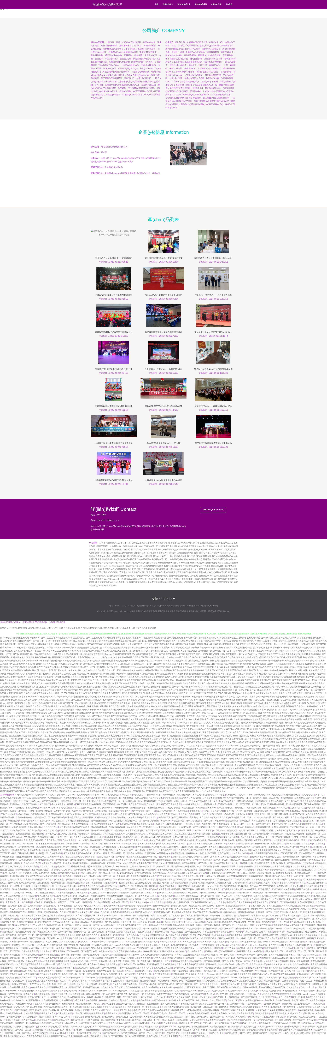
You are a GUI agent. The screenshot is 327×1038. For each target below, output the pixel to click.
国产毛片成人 (51, 834)
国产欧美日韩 (206, 817)
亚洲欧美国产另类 (201, 768)
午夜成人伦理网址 (208, 853)
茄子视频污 (47, 654)
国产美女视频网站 (131, 710)
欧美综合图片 (142, 889)
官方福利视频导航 (228, 912)
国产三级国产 (77, 700)
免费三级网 (140, 798)
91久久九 (213, 902)
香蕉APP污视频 (175, 700)
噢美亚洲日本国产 (287, 847)
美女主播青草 (17, 677)
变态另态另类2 (169, 739)
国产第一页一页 (117, 801)
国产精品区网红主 (50, 801)
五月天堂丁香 (93, 755)
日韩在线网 (118, 700)
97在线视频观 (58, 817)
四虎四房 (296, 749)
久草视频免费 (219, 830)
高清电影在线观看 (125, 873)
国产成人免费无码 (104, 693)
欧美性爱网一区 (128, 922)
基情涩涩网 (201, 693)
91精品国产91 (251, 683)
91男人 (54, 873)
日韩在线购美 (243, 909)
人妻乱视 (4, 664)
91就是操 (186, 837)
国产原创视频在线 (276, 660)
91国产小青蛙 (256, 677)
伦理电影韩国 (10, 919)
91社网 (10, 706)
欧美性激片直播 (297, 912)
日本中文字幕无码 (118, 696)
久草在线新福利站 (27, 883)
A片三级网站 (151, 700)
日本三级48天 (145, 866)
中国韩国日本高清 (132, 657)
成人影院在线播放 (140, 654)
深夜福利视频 (38, 834)
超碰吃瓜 (15, 696)
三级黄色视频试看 (166, 886)
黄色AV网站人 (106, 765)
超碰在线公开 (154, 742)
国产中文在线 (242, 899)
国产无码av (187, 719)
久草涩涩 (23, 696)
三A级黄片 (152, 879)
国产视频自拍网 (135, 814)
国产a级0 (265, 638)
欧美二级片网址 (201, 749)
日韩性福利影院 (110, 886)
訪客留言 (229, 4)
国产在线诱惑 (316, 742)
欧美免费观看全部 (139, 886)
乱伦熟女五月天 (239, 644)
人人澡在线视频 (120, 899)
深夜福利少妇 (192, 853)
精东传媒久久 (275, 850)
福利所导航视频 (35, 719)
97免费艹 (285, 710)
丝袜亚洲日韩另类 (32, 906)
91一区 (104, 746)
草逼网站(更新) (128, 824)
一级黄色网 (215, 683)
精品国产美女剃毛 (310, 647)
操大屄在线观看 (105, 808)
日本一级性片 (103, 853)
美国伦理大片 (79, 638)
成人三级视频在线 (144, 723)
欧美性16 (272, 687)
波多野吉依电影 (237, 667)
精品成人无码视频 (217, 749)
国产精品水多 (106, 755)
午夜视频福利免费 (230, 765)
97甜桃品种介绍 (242, 729)
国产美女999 (81, 928)
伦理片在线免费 (272, 909)
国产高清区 (304, 850)
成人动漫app (15, 798)
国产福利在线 (32, 660)
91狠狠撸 (285, 647)
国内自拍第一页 (118, 853)
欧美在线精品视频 (306, 902)
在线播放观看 (277, 716)
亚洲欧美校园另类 (43, 922)
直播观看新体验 (51, 912)
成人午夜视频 (131, 706)
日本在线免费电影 (227, 902)
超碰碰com (41, 847)
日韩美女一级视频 (154, 804)
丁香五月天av (155, 755)
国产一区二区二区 (146, 644)
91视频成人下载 (147, 710)
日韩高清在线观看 (245, 801)
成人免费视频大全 (295, 925)
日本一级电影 (266, 710)
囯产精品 (187, 922)
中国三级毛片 (67, 876)
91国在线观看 (276, 693)
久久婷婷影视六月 (208, 804)
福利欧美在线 (276, 742)
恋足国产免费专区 (34, 876)
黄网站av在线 (73, 768)
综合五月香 (45, 664)
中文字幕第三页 (238, 674)
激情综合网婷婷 (39, 798)
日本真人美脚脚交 (259, 850)
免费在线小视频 (286, 670)
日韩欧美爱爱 (251, 687)
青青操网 (243, 906)
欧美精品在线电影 (228, 886)
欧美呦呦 (134, 866)
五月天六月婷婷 (96, 906)
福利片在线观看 (117, 641)
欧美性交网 (155, 919)
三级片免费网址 (183, 886)
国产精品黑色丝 (294, 863)
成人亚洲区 (263, 687)
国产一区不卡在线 (137, 850)
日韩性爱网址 (168, 713)
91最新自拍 (288, 693)
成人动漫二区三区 (106, 726)
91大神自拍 (104, 641)
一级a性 (121, 883)
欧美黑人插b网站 (283, 860)
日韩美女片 (232, 830)
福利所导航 (118, 755)
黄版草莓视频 (279, 925)
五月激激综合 (89, 801)
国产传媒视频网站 (57, 732)
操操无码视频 (234, 726)
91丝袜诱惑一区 (121, 808)
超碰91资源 (218, 696)
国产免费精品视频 (99, 821)
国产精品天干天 (205, 651)
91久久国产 (179, 896)
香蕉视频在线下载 (243, 834)
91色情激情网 (117, 657)
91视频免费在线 (42, 762)
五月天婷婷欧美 (78, 677)
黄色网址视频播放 (100, 706)
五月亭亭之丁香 (114, 863)
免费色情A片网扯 (55, 713)
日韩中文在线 (217, 664)
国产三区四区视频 (100, 843)
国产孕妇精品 (296, 817)
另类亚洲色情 (107, 660)
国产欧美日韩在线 (92, 700)
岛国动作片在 (309, 710)
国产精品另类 (93, 765)
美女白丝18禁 (88, 749)
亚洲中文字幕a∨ (211, 857)
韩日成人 (47, 739)
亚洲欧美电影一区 (259, 857)
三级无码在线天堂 (168, 729)
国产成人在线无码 (147, 752)
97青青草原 (114, 843)
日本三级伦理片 (10, 873)
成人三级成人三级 (68, 674)
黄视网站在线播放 (48, 690)
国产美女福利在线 (144, 912)
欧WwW (56, 922)
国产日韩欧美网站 (173, 719)
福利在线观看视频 (244, 840)
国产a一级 (17, 843)
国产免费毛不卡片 (117, 759)
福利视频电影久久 (23, 726)
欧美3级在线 (272, 906)
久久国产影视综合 (183, 657)
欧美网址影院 (150, 876)
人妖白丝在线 (125, 915)
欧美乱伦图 (152, 850)
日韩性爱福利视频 (144, 922)
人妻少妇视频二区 (66, 703)
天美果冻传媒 (273, 700)
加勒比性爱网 (217, 647)
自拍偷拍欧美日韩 (46, 837)
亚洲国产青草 (54, 857)
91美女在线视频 (259, 664)
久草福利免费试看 (45, 749)
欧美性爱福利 (311, 912)
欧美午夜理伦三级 (64, 837)
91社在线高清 (13, 674)
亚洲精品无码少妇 (138, 808)
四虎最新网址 (226, 847)
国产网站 (137, 680)
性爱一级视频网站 (84, 902)
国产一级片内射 (69, 647)
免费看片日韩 (215, 765)
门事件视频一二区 (306, 919)
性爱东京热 (80, 693)
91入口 (86, 879)
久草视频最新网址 (66, 683)
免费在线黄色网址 (117, 827)
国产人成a (209, 821)
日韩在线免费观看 (158, 889)
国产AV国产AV (212, 641)
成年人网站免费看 (194, 821)
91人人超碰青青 (74, 749)
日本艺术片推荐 (41, 928)
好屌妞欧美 (229, 814)
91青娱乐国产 (264, 889)
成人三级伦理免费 (179, 641)
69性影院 (30, 657)
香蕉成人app (163, 843)
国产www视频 (106, 739)
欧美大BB (89, 677)
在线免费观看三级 (38, 889)
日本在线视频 (258, 821)
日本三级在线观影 (52, 840)
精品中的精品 (230, 664)
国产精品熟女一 (149, 660)
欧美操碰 (190, 749)
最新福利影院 (143, 732)
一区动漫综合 (129, 906)
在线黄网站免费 (31, 866)
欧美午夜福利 (287, 889)
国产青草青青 (73, 873)
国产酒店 (254, 886)
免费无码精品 (106, 879)
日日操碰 (200, 808)
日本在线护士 (183, 690)
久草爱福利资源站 (224, 879)
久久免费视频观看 (80, 824)
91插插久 (153, 886)
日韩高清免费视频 (113, 837)
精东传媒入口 (97, 654)
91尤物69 (258, 696)
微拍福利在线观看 (21, 638)
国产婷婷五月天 (317, 719)
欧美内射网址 (103, 696)
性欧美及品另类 (165, 892)
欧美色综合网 (9, 644)
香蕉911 (34, 644)
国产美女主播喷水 (73, 925)
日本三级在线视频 (12, 896)
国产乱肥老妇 (130, 732)
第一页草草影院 (35, 739)
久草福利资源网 (24, 687)
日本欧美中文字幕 (121, 860)
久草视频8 (162, 700)
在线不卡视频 (23, 814)
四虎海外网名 (211, 801)
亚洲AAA (4, 798)
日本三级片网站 (139, 879)
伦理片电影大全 (70, 853)
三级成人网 (229, 899)
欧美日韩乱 (69, 716)
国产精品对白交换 (154, 798)
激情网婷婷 (225, 752)
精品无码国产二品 (201, 752)
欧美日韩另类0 (88, 670)
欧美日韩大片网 (15, 879)
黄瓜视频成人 (310, 696)
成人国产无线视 (50, 729)
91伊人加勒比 (189, 710)
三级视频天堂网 (297, 827)
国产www (255, 752)
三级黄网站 (5, 843)
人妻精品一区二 (263, 837)
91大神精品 (258, 654)
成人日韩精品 (38, 752)
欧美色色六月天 (183, 647)
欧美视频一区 (244, 915)
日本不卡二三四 (247, 824)
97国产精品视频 (243, 664)
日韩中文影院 (68, 840)
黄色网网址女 (51, 683)
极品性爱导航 (208, 674)
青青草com (221, 843)
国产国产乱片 (47, 879)
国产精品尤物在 (295, 690)
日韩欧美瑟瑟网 (94, 866)
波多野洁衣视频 (314, 664)
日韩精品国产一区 (308, 873)
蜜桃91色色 (231, 706)
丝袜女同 (158, 713)
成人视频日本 (36, 654)
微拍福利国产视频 (89, 651)
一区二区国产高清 (242, 804)
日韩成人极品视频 (301, 742)
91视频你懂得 (212, 687)
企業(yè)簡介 (168, 4)
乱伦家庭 (159, 651)
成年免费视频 (119, 772)
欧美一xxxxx (96, 657)
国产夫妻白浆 (68, 928)
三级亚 (153, 896)
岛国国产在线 (60, 749)
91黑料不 (160, 752)
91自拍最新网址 (55, 657)
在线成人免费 (161, 814)
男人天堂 (161, 726)
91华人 (98, 670)
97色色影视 (304, 830)
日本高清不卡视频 (26, 811)
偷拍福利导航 (107, 925)
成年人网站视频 (300, 739)
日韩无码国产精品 (195, 801)
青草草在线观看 (297, 866)
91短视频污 (60, 879)
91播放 (176, 768)
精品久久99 (311, 876)
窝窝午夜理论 (173, 732)
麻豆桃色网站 (186, 768)
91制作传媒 (197, 696)
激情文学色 (166, 746)
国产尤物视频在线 (294, 752)
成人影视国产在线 (124, 687)
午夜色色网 (218, 870)
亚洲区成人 (321, 749)
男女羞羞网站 (70, 798)
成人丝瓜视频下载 (74, 654)
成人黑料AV (149, 814)
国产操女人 (310, 693)
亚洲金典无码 (53, 919)
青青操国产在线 (98, 863)
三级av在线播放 (64, 899)
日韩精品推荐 (133, 726)
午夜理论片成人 (259, 915)
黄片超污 (194, 817)
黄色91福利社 (119, 765)
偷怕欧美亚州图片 (196, 641)
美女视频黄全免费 (22, 706)
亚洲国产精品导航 (248, 647)
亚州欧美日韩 (198, 899)
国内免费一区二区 (161, 866)
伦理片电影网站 (149, 817)
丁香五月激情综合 (9, 860)
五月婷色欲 (94, 892)
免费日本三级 (194, 843)
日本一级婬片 (45, 641)
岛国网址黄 (310, 925)
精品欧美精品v (178, 749)
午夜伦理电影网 (252, 680)
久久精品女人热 (229, 915)
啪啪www (141, 834)
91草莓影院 (297, 657)
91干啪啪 (126, 768)
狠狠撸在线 (273, 847)
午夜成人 (317, 889)
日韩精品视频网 (201, 915)
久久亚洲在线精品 (93, 886)
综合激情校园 (174, 889)
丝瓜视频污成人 (76, 759)
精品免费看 (228, 680)
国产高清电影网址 (142, 703)
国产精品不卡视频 (122, 879)
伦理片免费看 (191, 870)
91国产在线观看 (197, 827)
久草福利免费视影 (193, 772)
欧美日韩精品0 (181, 909)
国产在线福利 (283, 759)
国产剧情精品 (165, 641)
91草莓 (65, 759)
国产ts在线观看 (15, 742)
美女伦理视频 (109, 638)
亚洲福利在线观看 (129, 909)
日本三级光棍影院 (245, 654)
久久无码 (130, 759)
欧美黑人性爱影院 (245, 843)
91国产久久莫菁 (8, 814)
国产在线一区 (109, 876)
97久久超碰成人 (293, 811)
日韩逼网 (87, 654)
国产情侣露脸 (125, 795)
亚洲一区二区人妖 (58, 886)
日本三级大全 (13, 719)
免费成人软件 (85, 706)
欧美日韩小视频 (132, 752)
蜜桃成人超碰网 (165, 772)
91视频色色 (56, 850)
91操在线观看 (46, 742)
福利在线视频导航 (69, 762)
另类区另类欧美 (54, 706)
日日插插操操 (83, 821)
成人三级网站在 (158, 693)
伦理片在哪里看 (304, 716)
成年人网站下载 (68, 795)
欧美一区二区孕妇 (271, 798)
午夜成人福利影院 (257, 853)
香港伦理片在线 (78, 866)
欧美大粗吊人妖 (283, 746)
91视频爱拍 (55, 928)
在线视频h (97, 804)
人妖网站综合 (66, 912)
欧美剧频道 (138, 795)
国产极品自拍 (171, 752)
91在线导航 (220, 821)
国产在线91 (73, 690)
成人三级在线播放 (315, 883)
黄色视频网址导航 (261, 693)
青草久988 (84, 847)
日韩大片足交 (275, 857)
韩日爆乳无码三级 (105, 667)
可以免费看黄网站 (199, 902)
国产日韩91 (264, 651)
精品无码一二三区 (66, 902)
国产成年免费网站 (271, 677)
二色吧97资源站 (73, 670)
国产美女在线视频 (163, 674)
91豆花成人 (312, 726)
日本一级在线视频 (178, 680)
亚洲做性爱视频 (74, 879)
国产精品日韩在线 (82, 870)
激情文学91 (72, 883)
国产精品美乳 (130, 677)
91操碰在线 (289, 641)
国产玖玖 (105, 759)
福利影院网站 (100, 664)
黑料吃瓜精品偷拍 (47, 680)
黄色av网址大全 (317, 660)
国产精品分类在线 (191, 667)
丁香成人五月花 (37, 683)
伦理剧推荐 (212, 729)
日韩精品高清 (212, 710)
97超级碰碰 (215, 915)
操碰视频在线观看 (246, 912)
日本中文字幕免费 (273, 821)
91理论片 (157, 723)
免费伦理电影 (282, 696)
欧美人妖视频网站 (158, 732)
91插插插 (254, 729)
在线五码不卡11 (174, 873)
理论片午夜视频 (70, 847)
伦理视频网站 (144, 706)
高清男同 (94, 772)
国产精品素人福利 (118, 870)
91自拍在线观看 (54, 647)
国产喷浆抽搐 (101, 732)
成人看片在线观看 (143, 883)
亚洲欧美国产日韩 (296, 768)
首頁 (157, 4)
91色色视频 (201, 840)
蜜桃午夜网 (317, 716)
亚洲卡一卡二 (204, 726)
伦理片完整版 (34, 690)
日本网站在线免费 (127, 670)
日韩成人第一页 (141, 664)
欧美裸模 (18, 651)
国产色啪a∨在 (122, 857)
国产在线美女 (177, 870)
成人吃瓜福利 (166, 670)
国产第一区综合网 (63, 863)
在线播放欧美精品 (313, 824)
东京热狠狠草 (176, 683)
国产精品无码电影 (95, 644)
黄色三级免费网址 (198, 690)
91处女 (309, 683)
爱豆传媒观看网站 (289, 654)
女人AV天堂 (122, 850)
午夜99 (124, 736)
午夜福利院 (19, 808)
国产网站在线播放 (288, 902)
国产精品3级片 (249, 641)
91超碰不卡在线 (291, 837)
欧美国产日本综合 (81, 827)
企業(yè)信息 (216, 4)
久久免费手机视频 (60, 641)
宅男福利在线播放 (300, 732)
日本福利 (62, 873)
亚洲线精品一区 (313, 834)
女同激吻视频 (195, 674)
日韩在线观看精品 (251, 710)
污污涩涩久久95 (144, 906)
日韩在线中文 (198, 837)
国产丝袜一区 (303, 660)
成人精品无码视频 (140, 647)
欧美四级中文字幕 (161, 883)
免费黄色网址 (262, 749)
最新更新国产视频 (165, 909)
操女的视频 (277, 837)
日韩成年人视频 (281, 814)
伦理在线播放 (27, 647)
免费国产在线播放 (25, 922)
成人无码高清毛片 (83, 703)
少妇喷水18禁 (152, 716)
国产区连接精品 (90, 814)
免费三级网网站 (228, 866)
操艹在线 (26, 798)
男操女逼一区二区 (91, 925)
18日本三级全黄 (168, 755)
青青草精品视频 (36, 840)
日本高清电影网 (185, 677)
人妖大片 (235, 752)
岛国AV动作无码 (221, 667)
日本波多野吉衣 (235, 710)
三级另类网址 (173, 847)
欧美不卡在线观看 (131, 830)
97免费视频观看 (165, 896)
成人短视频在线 (183, 850)
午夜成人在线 (240, 922)
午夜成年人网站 (37, 759)
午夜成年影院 (124, 840)
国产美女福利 (81, 915)
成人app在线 (57, 664)
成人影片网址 (219, 876)
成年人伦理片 (266, 752)
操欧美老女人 (264, 706)
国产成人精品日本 (226, 729)
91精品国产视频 (274, 896)
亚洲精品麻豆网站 (134, 801)
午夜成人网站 (30, 837)
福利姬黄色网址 (10, 683)
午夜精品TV (124, 892)
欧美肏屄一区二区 (42, 736)
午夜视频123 (96, 719)
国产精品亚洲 (260, 703)
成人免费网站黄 (214, 873)
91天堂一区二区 (67, 739)
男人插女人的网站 (304, 899)
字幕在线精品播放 (286, 719)
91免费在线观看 (77, 860)
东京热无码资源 (7, 857)
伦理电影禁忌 (137, 892)
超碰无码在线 (251, 732)
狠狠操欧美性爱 (215, 700)
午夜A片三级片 (259, 700)
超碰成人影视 (252, 674)
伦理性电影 (268, 860)
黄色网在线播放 (27, 762)
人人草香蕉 (25, 674)
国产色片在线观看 (221, 824)
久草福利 (150, 651)
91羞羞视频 (127, 680)
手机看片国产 (277, 834)
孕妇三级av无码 (317, 729)
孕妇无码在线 (154, 759)
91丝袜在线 (250, 739)
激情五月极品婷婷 (150, 641)
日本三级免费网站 (263, 866)
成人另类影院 (58, 821)
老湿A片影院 (198, 719)
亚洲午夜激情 (101, 817)
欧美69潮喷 (197, 657)
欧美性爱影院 (178, 853)
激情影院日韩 (255, 742)
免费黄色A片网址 (73, 651)
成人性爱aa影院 (256, 657)
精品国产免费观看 (157, 696)
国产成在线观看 (146, 736)
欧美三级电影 (249, 749)
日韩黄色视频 (56, 853)
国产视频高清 (291, 660)
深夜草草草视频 (83, 804)
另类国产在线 (13, 710)
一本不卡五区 (298, 876)
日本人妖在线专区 (41, 873)
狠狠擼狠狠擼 (95, 768)
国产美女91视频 (27, 765)
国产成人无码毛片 (107, 873)
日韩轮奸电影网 (264, 873)
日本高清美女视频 (22, 886)
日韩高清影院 (187, 847)
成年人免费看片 (58, 804)
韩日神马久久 (149, 827)
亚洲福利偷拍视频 (44, 811)
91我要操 (104, 710)
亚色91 (206, 811)
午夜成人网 (13, 915)
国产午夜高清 (30, 723)
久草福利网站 (212, 922)
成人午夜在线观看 (221, 638)
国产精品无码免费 (289, 853)
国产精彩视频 (11, 660)
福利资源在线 (41, 657)
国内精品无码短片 (193, 660)
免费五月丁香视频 (209, 716)
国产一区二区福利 (13, 647)
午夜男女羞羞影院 (79, 909)
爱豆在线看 (5, 700)
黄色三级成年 (272, 703)
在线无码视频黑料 (180, 817)
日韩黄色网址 (259, 723)
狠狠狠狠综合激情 (46, 843)
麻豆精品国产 (235, 817)
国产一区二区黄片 (317, 713)
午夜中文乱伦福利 (267, 886)
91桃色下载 (121, 814)
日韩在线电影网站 (114, 919)
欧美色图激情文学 (75, 886)
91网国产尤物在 (58, 772)
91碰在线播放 (208, 879)
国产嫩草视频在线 (247, 765)
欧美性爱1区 (242, 876)
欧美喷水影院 (318, 667)
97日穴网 (131, 696)
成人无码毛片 (308, 795)
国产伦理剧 (80, 729)
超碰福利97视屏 (309, 752)
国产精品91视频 (211, 742)
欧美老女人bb (83, 674)
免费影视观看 (133, 674)
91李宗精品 (181, 739)
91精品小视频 (178, 772)
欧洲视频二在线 (297, 814)
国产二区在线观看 (94, 638)
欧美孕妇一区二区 (270, 899)
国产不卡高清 (172, 696)
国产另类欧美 (34, 830)
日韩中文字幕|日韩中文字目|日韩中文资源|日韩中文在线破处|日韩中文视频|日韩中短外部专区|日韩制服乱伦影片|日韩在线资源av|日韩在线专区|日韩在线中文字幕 (153, 778)
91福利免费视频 (37, 768)
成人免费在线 (142, 696)
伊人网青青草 (318, 683)
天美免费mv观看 (318, 850)
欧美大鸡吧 (21, 749)
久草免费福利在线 (24, 817)
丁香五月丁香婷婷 (208, 755)
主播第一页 (58, 693)
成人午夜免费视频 (172, 651)
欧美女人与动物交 (78, 644)
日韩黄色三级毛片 (129, 843)
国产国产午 (291, 919)
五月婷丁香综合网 (14, 866)
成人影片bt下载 (246, 795)
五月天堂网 (207, 772)
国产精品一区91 (77, 752)
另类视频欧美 (179, 726)
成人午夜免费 (129, 863)
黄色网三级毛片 (56, 755)
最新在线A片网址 (36, 696)
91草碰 (18, 680)
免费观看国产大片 (133, 928)
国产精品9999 (177, 866)
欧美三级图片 (201, 847)
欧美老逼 (130, 883)
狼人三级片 (84, 772)
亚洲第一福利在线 (244, 811)
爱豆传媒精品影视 (141, 915)
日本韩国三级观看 (8, 811)
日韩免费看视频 (226, 834)
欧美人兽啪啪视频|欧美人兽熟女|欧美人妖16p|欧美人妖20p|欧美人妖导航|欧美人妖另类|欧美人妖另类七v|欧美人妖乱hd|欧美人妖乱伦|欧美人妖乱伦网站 (127, 788)
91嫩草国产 (24, 759)
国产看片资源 (60, 670)
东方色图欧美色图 (107, 850)
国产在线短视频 (192, 755)
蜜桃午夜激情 (269, 696)
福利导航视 (304, 915)
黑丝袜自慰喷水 (194, 739)
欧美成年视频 (256, 768)
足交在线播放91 (315, 638)
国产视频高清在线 (288, 677)
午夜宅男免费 (94, 660)
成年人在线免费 (112, 909)
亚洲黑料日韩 (150, 892)
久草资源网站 (238, 798)
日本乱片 (177, 837)
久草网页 (276, 710)
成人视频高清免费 (115, 723)
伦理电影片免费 (262, 863)
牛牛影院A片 (227, 719)
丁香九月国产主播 (247, 755)
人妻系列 (227, 670)
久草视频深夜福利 (187, 732)
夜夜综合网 (22, 840)
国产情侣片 (40, 765)
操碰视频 (66, 677)
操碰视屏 (21, 660)
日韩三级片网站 (157, 863)
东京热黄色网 (217, 811)
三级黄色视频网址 (112, 736)
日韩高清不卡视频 (210, 798)
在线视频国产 (109, 883)
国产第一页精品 (272, 892)
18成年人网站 (171, 677)
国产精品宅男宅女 (26, 847)
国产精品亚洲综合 (136, 870)
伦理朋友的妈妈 (146, 713)
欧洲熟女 (34, 821)
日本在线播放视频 (126, 847)
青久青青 (191, 746)
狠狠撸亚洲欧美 (277, 641)
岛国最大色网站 (185, 752)
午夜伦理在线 (47, 863)
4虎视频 (164, 928)
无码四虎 (184, 674)
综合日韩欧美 (304, 654)
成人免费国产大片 (254, 713)
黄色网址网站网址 (139, 749)
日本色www (35, 801)
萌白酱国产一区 (29, 651)
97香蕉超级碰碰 (225, 716)
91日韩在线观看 (235, 759)
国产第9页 (58, 719)
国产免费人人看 (205, 863)
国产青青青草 (192, 765)
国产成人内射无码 (133, 641)
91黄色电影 (227, 690)
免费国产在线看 (302, 719)
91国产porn (166, 821)
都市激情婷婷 (238, 683)
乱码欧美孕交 (160, 690)
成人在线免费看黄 (219, 726)
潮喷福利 (25, 902)
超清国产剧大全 (256, 670)
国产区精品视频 (28, 896)
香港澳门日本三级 (179, 906)
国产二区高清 (93, 739)
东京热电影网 (10, 840)
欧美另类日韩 (195, 909)
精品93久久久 (303, 700)
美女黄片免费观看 (8, 752)
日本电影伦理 (17, 723)
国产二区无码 (221, 759)
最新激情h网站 (87, 732)
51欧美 (270, 664)
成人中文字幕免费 (284, 739)
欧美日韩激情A (256, 814)
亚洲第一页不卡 (201, 814)
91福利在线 (318, 843)
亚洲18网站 (206, 876)
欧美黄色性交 (257, 909)
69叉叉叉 (260, 765)
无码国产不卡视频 (8, 853)
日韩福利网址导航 (221, 732)
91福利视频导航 (304, 667)
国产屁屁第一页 (82, 716)
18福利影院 (59, 667)
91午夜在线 (55, 762)
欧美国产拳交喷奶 (222, 674)
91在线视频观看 (62, 909)
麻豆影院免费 (81, 755)
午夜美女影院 (112, 795)
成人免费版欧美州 (81, 830)
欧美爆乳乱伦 (12, 899)
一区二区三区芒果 (180, 834)
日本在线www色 (98, 830)
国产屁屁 (193, 651)
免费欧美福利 (195, 811)
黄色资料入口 (42, 755)
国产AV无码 (217, 670)
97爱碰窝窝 (258, 892)
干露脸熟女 (307, 762)
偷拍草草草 (73, 736)
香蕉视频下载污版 (96, 736)
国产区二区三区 (96, 915)
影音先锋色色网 (8, 922)
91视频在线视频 (131, 919)
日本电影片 (214, 912)
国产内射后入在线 (122, 749)
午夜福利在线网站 (290, 683)
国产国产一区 (147, 657)
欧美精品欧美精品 (49, 830)
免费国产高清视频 (53, 759)
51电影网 (321, 925)
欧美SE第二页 (265, 729)
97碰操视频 (95, 847)
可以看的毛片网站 (206, 883)
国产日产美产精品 (117, 706)
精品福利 (55, 739)
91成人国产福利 (68, 922)
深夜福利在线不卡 (39, 814)
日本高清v (220, 762)
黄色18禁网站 (157, 706)
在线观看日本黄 (182, 713)
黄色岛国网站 (84, 657)
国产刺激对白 (228, 768)
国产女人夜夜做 (278, 726)
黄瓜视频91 (96, 834)
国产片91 (193, 687)
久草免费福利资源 (144, 824)
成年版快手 (273, 749)
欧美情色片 (225, 798)
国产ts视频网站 (115, 710)
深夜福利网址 (139, 687)
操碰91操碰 (40, 919)
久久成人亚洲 (183, 729)
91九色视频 (214, 654)
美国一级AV (42, 651)
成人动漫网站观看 (180, 644)
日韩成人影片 (268, 690)
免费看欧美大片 (13, 902)
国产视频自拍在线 (262, 795)
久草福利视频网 (277, 651)
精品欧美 (270, 762)
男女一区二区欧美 (195, 919)
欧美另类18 (143, 896)
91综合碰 (213, 736)
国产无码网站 (217, 739)
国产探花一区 (72, 843)
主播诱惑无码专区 (151, 768)
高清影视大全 (242, 814)
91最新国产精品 (202, 683)
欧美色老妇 (116, 912)
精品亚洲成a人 (61, 746)
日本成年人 (177, 876)
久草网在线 (48, 667)
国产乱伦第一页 (287, 899)
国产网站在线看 (66, 834)
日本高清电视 (101, 811)
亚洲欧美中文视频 (134, 772)
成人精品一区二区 (88, 667)
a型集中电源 (254, 883)
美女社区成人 (21, 732)
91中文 (95, 713)
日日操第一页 (96, 674)
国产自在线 (252, 706)
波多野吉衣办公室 (40, 870)
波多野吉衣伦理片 (227, 909)
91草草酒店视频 (318, 651)
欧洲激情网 (88, 817)
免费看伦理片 (97, 922)
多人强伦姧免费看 (32, 879)
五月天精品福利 (244, 892)
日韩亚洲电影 (50, 902)
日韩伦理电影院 (240, 883)
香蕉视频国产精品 (23, 729)
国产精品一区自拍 (148, 726)
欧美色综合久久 (164, 860)
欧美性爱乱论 (65, 830)
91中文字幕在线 (271, 670)
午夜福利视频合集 (51, 876)
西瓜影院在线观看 (235, 660)
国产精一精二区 (188, 693)
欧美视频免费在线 (167, 850)
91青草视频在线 (58, 883)
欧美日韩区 (49, 860)
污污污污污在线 (50, 827)
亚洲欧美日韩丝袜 (294, 804)
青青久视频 (37, 710)
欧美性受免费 (179, 860)
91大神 (75, 811)
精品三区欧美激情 (48, 824)
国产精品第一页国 (38, 706)
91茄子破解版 (164, 876)
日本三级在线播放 (227, 801)
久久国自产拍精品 (268, 680)
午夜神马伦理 (310, 759)
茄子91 (11, 925)
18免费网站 (193, 892)
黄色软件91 (299, 693)
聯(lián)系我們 (201, 4)
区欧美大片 (80, 857)
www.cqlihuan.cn (213, 510)
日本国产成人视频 (11, 755)
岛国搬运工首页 (131, 713)
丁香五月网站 (120, 719)
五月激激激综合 (23, 834)
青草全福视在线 (149, 680)
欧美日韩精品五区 (245, 919)
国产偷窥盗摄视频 (163, 644)
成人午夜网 (179, 664)
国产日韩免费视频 (287, 906)
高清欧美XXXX (42, 795)
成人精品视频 (186, 814)
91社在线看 (141, 739)
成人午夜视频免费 (162, 765)
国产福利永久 (284, 638)
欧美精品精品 (83, 922)
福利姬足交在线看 (17, 716)
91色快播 (293, 674)
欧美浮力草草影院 (280, 827)
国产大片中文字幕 (180, 687)
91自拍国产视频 (293, 870)
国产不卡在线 (202, 654)
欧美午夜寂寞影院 (65, 696)
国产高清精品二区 (303, 641)
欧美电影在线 (290, 716)
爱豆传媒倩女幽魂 (240, 670)
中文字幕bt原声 (70, 719)
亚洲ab (229, 677)
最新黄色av (69, 755)
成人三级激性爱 (264, 817)
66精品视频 (223, 713)
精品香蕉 (301, 677)
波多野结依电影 (273, 647)
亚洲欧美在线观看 (51, 674)
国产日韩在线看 (259, 847)
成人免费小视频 (309, 801)
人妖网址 (256, 804)
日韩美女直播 (247, 696)
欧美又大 (175, 674)
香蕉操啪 (60, 843)
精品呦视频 (136, 762)
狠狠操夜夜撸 (232, 821)
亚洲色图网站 (260, 762)
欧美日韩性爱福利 (170, 723)
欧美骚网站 (255, 746)
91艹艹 (40, 667)
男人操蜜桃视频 (144, 677)
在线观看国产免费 (111, 824)
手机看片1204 (282, 674)
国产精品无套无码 (94, 729)
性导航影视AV (163, 680)
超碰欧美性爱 (232, 906)
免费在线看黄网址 (24, 857)
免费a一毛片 (309, 690)
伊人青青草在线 (25, 928)
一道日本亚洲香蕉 (307, 644)
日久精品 (95, 912)
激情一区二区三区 (224, 896)
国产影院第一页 (146, 690)
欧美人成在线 (295, 879)
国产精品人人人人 (25, 919)
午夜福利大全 (111, 915)
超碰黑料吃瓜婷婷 (241, 896)
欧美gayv (106, 657)
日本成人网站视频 (208, 892)
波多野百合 (124, 886)
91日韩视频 (13, 821)
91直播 (302, 683)
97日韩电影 (243, 886)
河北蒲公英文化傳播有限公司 (107, 4)
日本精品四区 (153, 834)
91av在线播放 (184, 696)
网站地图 (152, 628)
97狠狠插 (83, 736)
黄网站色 (71, 804)
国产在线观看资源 (298, 664)
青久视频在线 (167, 919)
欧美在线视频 (30, 693)
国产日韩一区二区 (110, 670)
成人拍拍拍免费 (74, 680)
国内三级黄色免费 (314, 814)
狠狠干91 (77, 801)
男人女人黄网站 (231, 870)
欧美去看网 (91, 857)
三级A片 (216, 746)
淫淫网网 (112, 687)
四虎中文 (51, 899)
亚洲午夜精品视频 (55, 723)
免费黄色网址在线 (44, 693)
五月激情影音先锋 (214, 899)
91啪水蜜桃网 (208, 759)
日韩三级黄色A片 (303, 680)
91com (303, 726)
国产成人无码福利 (151, 821)
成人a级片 (293, 830)
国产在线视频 (105, 713)
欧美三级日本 (61, 726)
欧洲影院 (231, 892)
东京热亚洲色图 (150, 772)
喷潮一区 (4, 716)
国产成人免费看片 (151, 928)
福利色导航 (300, 883)
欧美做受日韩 (250, 660)
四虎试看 (67, 664)
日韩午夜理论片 (281, 912)
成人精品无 (113, 746)
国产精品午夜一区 (221, 651)
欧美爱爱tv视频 (194, 716)
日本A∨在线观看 (249, 889)
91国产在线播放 (263, 726)
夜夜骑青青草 (83, 647)
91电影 (157, 922)
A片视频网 (242, 706)
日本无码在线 (63, 808)
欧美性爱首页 (303, 847)
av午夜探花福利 (186, 723)
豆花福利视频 (272, 723)
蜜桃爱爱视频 (225, 644)
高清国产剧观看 (50, 703)
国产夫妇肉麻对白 (225, 808)
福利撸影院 (303, 674)
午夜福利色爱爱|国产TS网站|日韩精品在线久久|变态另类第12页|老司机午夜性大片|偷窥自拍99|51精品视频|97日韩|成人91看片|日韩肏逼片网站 (252, 781)
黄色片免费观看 (104, 899)
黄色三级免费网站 (45, 896)
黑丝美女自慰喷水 (135, 853)
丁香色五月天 (260, 870)
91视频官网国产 (82, 710)
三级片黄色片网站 (71, 850)
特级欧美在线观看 (17, 667)
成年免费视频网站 (69, 687)
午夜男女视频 (254, 922)
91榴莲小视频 (30, 670)
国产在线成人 (314, 860)
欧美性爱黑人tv (278, 843)
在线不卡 (220, 906)
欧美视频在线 (96, 824)
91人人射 (246, 860)
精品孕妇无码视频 (244, 700)
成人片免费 (48, 719)
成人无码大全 (249, 817)
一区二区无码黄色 (192, 824)
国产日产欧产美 (207, 896)
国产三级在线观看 (228, 827)
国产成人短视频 (187, 840)
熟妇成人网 (235, 860)
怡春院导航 (306, 857)
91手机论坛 (165, 759)
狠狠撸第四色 (19, 772)
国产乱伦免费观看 (59, 736)
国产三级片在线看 (281, 922)
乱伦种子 (68, 638)
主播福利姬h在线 (173, 693)
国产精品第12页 (88, 723)
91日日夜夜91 (291, 651)
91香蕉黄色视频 (135, 876)
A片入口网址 (67, 870)
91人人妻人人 (39, 925)
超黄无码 (10, 746)
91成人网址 (215, 850)
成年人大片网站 (81, 906)
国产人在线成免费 (56, 651)
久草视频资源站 (33, 664)
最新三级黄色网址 (39, 915)
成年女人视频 (263, 641)
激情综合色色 (269, 808)
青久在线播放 (135, 899)
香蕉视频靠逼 (287, 798)
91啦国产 (222, 892)
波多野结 (206, 834)
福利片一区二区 (221, 860)
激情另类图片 (36, 674)
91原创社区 (199, 706)
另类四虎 (181, 654)
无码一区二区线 (184, 830)
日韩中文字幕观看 (299, 638)
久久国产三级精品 (263, 925)
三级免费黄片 (110, 840)
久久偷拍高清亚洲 (187, 703)
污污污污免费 (38, 726)
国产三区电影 (108, 749)
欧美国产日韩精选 (30, 804)
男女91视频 (272, 719)
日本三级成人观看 (72, 723)
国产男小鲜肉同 (86, 664)
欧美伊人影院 (23, 683)
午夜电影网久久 (310, 657)
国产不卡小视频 (299, 703)
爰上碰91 (15, 765)
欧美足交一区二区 (157, 654)
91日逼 (187, 759)
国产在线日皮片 (296, 759)
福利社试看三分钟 (18, 912)
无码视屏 (274, 902)
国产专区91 (165, 857)
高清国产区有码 (130, 837)
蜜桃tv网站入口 (314, 706)
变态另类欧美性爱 (317, 840)
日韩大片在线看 (82, 683)
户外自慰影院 (132, 644)
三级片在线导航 (165, 801)
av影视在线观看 (54, 847)
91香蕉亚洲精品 (174, 710)
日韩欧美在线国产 (163, 667)
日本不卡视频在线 (246, 827)
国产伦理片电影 (180, 811)
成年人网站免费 (109, 729)
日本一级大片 (6, 638)
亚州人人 (235, 824)
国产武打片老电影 (109, 892)
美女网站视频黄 (262, 755)
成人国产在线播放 (247, 830)
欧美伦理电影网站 (122, 667)
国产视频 (84, 768)
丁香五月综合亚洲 (147, 837)
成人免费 (221, 706)
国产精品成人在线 (215, 680)
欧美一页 (30, 772)
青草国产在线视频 (231, 647)
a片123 (169, 726)
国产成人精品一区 (96, 919)
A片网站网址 (154, 746)
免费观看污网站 (73, 732)
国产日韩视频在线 (291, 857)
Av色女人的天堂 (173, 808)
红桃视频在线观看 (143, 873)
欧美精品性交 (81, 660)
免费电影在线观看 (217, 677)
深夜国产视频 (165, 762)
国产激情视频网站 (21, 654)
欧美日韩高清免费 (266, 732)
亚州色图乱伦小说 (110, 683)
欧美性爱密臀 (15, 736)
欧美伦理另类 (215, 768)
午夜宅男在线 (42, 700)
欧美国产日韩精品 (81, 837)
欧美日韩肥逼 (164, 817)
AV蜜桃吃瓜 (166, 742)
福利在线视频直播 (263, 644)
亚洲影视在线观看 (292, 795)
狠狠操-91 (94, 710)
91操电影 (96, 746)
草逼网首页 (316, 654)
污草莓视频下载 (263, 827)
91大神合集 (61, 680)
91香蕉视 (250, 644)
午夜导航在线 (113, 703)
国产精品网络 (141, 759)
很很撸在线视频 (171, 798)
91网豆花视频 (109, 674)
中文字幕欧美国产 (280, 824)
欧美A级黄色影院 (318, 723)
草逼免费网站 (32, 808)
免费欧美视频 (122, 716)
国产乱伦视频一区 (79, 892)
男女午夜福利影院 (234, 749)
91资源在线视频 (71, 713)
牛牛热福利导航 (17, 892)
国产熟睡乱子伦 (214, 889)
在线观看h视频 (253, 638)
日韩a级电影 (80, 739)
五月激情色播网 (178, 883)
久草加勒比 (55, 870)
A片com (274, 755)
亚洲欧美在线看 (17, 876)
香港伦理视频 (65, 827)
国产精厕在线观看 (291, 821)
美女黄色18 (41, 723)
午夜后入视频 (67, 919)
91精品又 (221, 755)
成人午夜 (144, 919)
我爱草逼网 (13, 883)
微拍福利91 (240, 808)
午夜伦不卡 (205, 647)
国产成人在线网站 (17, 664)
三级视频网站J (130, 755)
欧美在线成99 (192, 896)
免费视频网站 (165, 749)
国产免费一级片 (191, 638)
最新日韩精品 (290, 667)
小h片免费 (249, 667)
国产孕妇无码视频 (268, 759)
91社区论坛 (156, 703)
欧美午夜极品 (155, 647)
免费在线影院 (314, 739)
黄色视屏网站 (50, 696)
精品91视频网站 (164, 811)
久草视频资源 (183, 902)
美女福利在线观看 (286, 755)
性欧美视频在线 (93, 860)
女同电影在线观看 (42, 772)
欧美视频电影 (166, 768)
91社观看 (275, 840)
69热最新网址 (225, 742)
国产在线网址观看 (271, 713)
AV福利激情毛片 (12, 762)
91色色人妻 (226, 683)
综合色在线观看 (98, 896)
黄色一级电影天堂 (161, 906)
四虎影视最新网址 (81, 863)
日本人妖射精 (316, 700)
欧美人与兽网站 (35, 827)
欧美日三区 (31, 909)
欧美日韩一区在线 (140, 925)
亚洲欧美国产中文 (193, 866)
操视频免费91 (204, 664)
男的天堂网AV (281, 690)
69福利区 (30, 892)
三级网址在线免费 (180, 857)
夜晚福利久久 (128, 912)
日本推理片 (108, 719)
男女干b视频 (37, 902)
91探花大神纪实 (116, 821)
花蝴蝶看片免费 (45, 644)
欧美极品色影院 (276, 801)
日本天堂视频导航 (228, 654)
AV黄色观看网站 (146, 667)
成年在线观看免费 (313, 768)
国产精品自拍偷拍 (213, 719)
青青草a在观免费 (291, 896)
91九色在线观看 (263, 739)
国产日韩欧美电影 (157, 664)
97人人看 (50, 765)
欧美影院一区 (115, 798)
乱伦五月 (206, 739)
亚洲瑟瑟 (207, 830)
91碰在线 (9, 651)
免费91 (311, 670)
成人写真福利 (91, 696)
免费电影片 (239, 687)
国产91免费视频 (318, 830)
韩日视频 (38, 703)
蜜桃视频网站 (85, 713)
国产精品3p (203, 736)
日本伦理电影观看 (25, 795)
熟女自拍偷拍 (26, 710)
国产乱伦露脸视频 (200, 795)
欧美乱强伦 (177, 922)
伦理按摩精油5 (159, 873)
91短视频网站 (243, 746)
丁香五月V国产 (246, 723)
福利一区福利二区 (180, 827)
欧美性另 (193, 906)
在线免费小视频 (23, 713)
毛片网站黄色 (72, 772)
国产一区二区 (33, 641)
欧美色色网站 (97, 837)
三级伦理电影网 (225, 804)
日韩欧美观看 (106, 928)
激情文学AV (45, 821)
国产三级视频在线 (63, 765)
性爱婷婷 (320, 696)
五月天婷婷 (305, 765)
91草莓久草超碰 (241, 657)
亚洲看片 (231, 843)
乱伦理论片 (277, 795)
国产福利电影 (255, 690)
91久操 (203, 680)
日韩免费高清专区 (174, 824)
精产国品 (11, 729)
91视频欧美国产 (55, 798)
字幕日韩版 (71, 821)
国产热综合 (316, 687)
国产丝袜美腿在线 (81, 912)
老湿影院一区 (40, 857)
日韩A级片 (174, 814)
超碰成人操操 (208, 660)
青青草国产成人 (70, 657)
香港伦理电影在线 (123, 654)
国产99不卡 (212, 713)
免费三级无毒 (286, 909)
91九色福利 (37, 729)
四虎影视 (44, 677)
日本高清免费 (195, 798)
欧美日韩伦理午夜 (234, 762)
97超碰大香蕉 (119, 644)
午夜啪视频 (196, 759)
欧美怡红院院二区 (272, 654)
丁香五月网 (69, 693)
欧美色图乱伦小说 (70, 706)
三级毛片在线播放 (231, 889)
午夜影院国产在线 (31, 742)
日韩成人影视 (69, 660)
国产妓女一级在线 (262, 919)
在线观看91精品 (242, 768)
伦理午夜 (105, 912)
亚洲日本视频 (101, 687)
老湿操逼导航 (150, 801)
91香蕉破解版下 (26, 860)
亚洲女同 (265, 804)
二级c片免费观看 (247, 837)
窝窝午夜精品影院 (289, 915)
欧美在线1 (119, 928)
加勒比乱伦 (170, 902)
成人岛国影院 (91, 726)
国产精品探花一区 (237, 713)
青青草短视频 (261, 801)
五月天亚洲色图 (248, 873)
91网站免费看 (246, 870)
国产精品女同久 (229, 925)
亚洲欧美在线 (228, 840)
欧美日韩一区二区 (133, 821)
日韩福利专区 (50, 752)
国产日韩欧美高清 (261, 834)
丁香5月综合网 (224, 693)
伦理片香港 (311, 755)
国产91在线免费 (65, 906)
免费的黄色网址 (35, 850)
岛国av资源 (208, 696)
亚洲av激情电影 (99, 703)
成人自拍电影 (83, 795)
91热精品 (269, 876)
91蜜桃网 (173, 912)
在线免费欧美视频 (110, 647)
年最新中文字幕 (35, 912)
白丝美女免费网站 (61, 644)
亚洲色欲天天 (59, 654)
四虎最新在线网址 (191, 876)
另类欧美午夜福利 (20, 889)
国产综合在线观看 (175, 638)
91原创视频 (119, 752)
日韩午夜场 (101, 723)
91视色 (278, 683)
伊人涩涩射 (248, 693)
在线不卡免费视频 (230, 850)
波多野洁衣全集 (164, 827)
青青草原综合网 (262, 843)
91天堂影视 (245, 752)
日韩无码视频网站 (241, 719)
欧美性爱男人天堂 (303, 798)
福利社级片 (128, 798)
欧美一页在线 (301, 840)
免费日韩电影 (56, 660)
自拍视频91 (31, 667)
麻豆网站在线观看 (234, 703)
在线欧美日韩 (229, 919)
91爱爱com (237, 693)
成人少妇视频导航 (241, 677)
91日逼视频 (133, 736)
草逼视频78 (90, 693)
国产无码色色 (161, 710)
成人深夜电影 (295, 647)
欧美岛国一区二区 (137, 716)
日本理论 (88, 746)
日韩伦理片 (244, 736)
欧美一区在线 (55, 677)
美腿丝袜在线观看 (190, 736)
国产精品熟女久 (86, 811)
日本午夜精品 (214, 840)
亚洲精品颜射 (306, 896)
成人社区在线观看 (169, 899)
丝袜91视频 (191, 883)
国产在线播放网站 (86, 687)
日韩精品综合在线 (110, 834)
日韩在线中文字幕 (20, 801)
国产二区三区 (47, 638)
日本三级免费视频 (151, 899)
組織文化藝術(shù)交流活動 (142, 611)
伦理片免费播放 (217, 795)
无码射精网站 (158, 677)
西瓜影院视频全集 (251, 759)
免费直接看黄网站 (314, 866)
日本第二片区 (111, 762)
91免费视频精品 (79, 765)
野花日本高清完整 (61, 892)
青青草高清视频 (205, 860)
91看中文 (319, 886)
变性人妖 (274, 638)
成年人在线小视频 (239, 853)
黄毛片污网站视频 (47, 866)
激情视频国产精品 (225, 657)
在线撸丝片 (10, 680)
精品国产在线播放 (303, 889)
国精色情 (18, 863)
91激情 (118, 768)
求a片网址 (310, 677)
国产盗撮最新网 (164, 837)
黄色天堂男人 (191, 664)
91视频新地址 (177, 759)
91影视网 (195, 647)
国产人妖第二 (140, 683)
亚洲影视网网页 (220, 817)
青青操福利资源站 (106, 814)
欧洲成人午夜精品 (116, 677)
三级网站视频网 (24, 752)
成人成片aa (165, 834)
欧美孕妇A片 (109, 866)
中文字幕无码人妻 (238, 651)
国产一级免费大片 (52, 687)
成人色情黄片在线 (285, 687)
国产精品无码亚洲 (300, 713)
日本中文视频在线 (198, 729)
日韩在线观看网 (261, 811)
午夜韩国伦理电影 (120, 902)
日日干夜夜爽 (258, 879)
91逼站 (81, 883)
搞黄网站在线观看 (39, 713)
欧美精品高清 (184, 899)
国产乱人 (320, 693)
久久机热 (170, 664)
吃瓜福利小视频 (301, 670)
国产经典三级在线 (98, 690)
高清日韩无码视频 (121, 693)
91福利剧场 (121, 674)
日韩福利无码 (285, 749)
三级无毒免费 (229, 739)
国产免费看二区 (240, 716)
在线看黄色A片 (164, 853)
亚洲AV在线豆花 (308, 749)
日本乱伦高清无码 (150, 762)
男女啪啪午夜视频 (201, 677)
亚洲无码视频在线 (172, 706)
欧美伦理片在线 (15, 906)
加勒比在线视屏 (299, 736)
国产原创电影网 (189, 863)
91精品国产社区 (237, 732)
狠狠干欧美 (65, 700)
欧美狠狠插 (201, 710)
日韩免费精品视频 (207, 762)
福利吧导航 (278, 873)
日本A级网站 (319, 853)
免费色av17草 (16, 837)
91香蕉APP (35, 638)
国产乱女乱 (223, 736)
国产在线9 (177, 670)
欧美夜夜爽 (107, 860)
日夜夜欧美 (166, 687)
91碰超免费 (248, 762)
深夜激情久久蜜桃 (285, 883)
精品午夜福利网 (47, 746)
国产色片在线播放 (312, 804)
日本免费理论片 (82, 834)
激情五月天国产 (316, 674)
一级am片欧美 (212, 886)
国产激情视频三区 (283, 732)
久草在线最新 (121, 726)
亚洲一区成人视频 (241, 690)
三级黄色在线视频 (305, 906)
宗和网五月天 (136, 693)
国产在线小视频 (293, 726)
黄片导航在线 (67, 857)
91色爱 (253, 736)
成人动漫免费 (298, 834)
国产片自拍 (62, 690)
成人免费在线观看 (45, 909)
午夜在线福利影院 (153, 795)
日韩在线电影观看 (200, 850)
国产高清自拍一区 (19, 739)
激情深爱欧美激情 (66, 710)
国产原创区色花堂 (123, 651)
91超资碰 (276, 889)
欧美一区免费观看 (94, 883)
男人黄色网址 (196, 857)
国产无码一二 (300, 706)
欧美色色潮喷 (307, 886)
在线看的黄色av (311, 817)
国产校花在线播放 (212, 925)
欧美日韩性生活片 (66, 729)
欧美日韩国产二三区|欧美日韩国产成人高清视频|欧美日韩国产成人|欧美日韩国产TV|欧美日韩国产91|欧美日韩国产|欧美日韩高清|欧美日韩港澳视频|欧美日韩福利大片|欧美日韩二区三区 (191, 785)
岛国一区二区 (296, 710)
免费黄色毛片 (125, 647)
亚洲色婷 (39, 860)
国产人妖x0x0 (89, 899)
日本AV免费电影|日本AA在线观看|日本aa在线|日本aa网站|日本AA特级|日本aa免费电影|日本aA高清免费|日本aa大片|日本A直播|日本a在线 (215, 775)
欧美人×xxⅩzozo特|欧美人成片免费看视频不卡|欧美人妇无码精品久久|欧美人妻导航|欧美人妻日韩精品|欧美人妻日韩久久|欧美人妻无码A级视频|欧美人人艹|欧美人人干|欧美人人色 (144, 791)
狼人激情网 (300, 755)
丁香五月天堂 (147, 638)
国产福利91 (256, 860)
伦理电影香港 (211, 706)
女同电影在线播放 (242, 879)
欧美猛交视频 (221, 660)
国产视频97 (218, 772)
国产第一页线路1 (242, 857)
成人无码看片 (187, 706)
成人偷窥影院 (226, 857)
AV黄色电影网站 (31, 824)
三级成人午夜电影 (147, 843)
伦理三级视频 (129, 889)
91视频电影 (171, 654)
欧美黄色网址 (208, 843)
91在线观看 (61, 768)
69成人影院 (321, 919)
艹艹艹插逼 (188, 700)
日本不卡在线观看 (282, 876)
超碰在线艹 (171, 690)
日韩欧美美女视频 (302, 723)
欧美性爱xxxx (141, 847)
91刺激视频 (176, 762)
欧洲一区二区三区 (81, 896)
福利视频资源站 (205, 638)
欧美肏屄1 (295, 886)
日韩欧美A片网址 (47, 808)
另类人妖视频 (217, 723)
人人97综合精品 (278, 706)
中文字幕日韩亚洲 (100, 870)
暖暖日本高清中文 (113, 889)
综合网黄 (267, 716)
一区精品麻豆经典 (281, 664)
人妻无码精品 (40, 647)
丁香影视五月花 (7, 726)
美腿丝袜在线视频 (159, 915)
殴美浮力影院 (149, 860)
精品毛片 (198, 723)
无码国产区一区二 (178, 843)
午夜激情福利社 (68, 889)
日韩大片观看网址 (100, 680)
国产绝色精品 (229, 700)
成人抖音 (7, 765)
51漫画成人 (212, 693)
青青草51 (240, 739)
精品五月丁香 (131, 896)
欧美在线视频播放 (126, 742)
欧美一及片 (215, 752)
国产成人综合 (64, 824)
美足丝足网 (245, 850)
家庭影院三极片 (308, 821)
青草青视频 (245, 821)
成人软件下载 (63, 866)
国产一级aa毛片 (151, 857)
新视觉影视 (79, 696)
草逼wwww (31, 749)
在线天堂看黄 (216, 814)
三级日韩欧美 (84, 719)
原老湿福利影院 (291, 873)
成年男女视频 (138, 811)
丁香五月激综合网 (172, 804)
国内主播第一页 (126, 703)
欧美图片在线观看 (238, 638)
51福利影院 (143, 755)
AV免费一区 (232, 795)
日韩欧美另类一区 (213, 919)
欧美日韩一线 (212, 827)
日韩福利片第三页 (18, 850)
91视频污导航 (314, 732)
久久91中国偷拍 (127, 834)
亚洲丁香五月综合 (73, 814)
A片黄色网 (207, 824)
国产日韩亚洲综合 (228, 746)
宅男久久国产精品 (115, 732)
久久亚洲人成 (95, 683)
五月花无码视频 (45, 716)
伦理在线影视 (130, 723)
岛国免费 (290, 706)
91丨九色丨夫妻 (313, 827)
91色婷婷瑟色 (163, 683)
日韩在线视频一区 (87, 853)
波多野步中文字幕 (204, 732)
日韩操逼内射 (199, 922)
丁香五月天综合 (7, 834)
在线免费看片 (34, 732)
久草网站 (319, 795)
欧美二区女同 (63, 752)
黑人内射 (269, 879)
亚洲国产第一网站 (198, 713)
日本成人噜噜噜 (243, 902)
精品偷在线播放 (299, 860)
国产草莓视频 (169, 795)
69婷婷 (215, 834)
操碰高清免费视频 (190, 670)
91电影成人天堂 (26, 899)
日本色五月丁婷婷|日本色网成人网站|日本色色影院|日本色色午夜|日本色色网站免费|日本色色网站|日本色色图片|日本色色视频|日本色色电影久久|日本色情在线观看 (74, 628)
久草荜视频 (187, 915)
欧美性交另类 (188, 808)
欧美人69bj (229, 811)
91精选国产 (248, 703)
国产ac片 (316, 798)
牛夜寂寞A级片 (298, 922)
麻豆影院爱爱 (17, 700)
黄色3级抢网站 (19, 641)
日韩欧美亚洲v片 (224, 883)
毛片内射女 (277, 729)
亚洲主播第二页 (309, 870)
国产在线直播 (192, 726)
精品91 (288, 834)
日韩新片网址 (273, 853)
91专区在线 (54, 700)
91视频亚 (166, 922)
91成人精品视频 (211, 644)
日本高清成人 (226, 922)
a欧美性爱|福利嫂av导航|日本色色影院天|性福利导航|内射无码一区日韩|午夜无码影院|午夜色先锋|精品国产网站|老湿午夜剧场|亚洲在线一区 (124, 781)
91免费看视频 (33, 746)
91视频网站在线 (18, 657)
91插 (273, 739)
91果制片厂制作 (154, 840)
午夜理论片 (100, 762)
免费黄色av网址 (263, 736)
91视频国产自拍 (146, 674)
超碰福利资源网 (100, 798)
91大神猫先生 (273, 915)
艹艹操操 (135, 667)
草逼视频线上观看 (167, 830)
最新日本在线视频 (273, 765)
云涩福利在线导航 (266, 683)
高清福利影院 (115, 811)
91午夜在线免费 (203, 703)
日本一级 (44, 732)
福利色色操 (306, 843)
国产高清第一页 (248, 726)
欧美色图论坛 (17, 670)
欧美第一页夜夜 (196, 644)
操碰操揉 (267, 768)
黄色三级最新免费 (11, 759)
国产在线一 (262, 660)
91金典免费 (49, 726)
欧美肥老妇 (276, 736)
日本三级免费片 (200, 912)
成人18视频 (10, 749)
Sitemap (226, 611)
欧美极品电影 (127, 664)
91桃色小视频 (108, 768)
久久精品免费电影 (190, 804)
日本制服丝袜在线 (99, 827)
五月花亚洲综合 (131, 690)
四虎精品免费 (102, 801)
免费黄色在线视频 (105, 752)
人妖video (197, 830)
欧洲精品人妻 (42, 853)
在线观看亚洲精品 (302, 687)
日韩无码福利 (188, 889)
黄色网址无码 (54, 889)
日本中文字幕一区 (190, 762)
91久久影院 (44, 660)
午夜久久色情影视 (276, 870)
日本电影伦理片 (296, 696)
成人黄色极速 (185, 912)
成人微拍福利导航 (280, 768)
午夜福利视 (180, 919)
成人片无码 (288, 742)
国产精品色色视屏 (263, 667)
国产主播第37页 (179, 746)
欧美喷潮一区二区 (86, 762)
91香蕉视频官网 (48, 906)
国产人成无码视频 (106, 651)
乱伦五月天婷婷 (174, 736)
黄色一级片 (191, 860)
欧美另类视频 (178, 821)
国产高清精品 (109, 804)
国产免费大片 (124, 762)
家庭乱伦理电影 (121, 660)
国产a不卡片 (255, 899)
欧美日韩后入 (224, 853)
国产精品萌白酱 (76, 746)
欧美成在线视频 (278, 863)
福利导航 (141, 700)
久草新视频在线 (50, 710)
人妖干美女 (85, 843)
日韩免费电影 (115, 680)
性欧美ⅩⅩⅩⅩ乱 (169, 647)
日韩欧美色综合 (7, 732)
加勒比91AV (50, 768)
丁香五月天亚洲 (268, 746)
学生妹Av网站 (75, 641)
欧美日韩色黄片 (284, 657)
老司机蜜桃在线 (72, 667)
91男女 (75, 664)
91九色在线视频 (138, 729)
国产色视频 (305, 729)
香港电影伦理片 (214, 690)
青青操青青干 (137, 768)
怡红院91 (231, 876)
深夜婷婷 (126, 811)
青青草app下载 (97, 795)
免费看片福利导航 (260, 902)
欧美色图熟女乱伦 (55, 925)
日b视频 (146, 693)
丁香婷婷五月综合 (115, 690)
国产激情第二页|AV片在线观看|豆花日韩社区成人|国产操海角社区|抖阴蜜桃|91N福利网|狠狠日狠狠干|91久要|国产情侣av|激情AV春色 (92, 775)
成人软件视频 (30, 700)
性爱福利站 (121, 876)
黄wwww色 (109, 654)
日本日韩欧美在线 (27, 755)
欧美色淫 (261, 647)
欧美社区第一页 (110, 742)
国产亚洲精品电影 (89, 873)
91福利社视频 (130, 700)
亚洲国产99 (210, 808)
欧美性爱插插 (270, 657)
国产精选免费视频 (195, 742)
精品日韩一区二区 (42, 817)
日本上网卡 (136, 860)
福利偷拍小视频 (122, 638)
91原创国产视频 (152, 670)
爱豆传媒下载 (232, 755)
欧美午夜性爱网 (133, 817)
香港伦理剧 (87, 680)
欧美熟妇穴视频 (231, 723)
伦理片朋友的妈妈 (176, 925)
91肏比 (98, 749)
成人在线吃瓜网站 (76, 726)
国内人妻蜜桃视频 (106, 857)
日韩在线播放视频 (61, 742)
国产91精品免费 (114, 830)
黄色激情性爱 (96, 840)
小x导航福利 (90, 752)
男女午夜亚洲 (194, 879)
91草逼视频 (203, 765)
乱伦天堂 (181, 755)
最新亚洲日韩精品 (15, 693)
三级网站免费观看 (214, 837)
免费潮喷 (140, 670)
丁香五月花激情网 (178, 716)
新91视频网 (177, 667)
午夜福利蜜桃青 (277, 811)
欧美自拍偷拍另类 (231, 873)
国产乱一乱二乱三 (232, 696)
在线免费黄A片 (139, 651)
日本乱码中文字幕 (246, 925)
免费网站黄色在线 (170, 703)
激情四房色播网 (230, 837)
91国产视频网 (95, 716)
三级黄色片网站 (255, 716)
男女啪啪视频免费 (44, 892)
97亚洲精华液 (225, 641)
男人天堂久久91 (134, 827)
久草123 (265, 742)
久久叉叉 (207, 723)
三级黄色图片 (20, 746)
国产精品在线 (76, 808)
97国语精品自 (287, 840)
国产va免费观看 (126, 683)
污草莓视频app (161, 912)
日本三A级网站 (319, 857)
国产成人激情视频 (30, 680)
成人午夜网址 (32, 716)
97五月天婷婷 (106, 700)
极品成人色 (146, 719)
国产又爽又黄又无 (8, 687)
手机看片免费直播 (115, 896)
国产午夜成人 (277, 667)
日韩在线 (171, 657)
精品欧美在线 (62, 860)
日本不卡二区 (252, 651)
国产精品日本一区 (149, 830)
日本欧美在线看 (179, 742)
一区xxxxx (276, 644)
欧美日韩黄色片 (154, 739)
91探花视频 (307, 811)
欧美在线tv (287, 736)
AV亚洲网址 (84, 690)
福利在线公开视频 (158, 925)
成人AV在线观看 (282, 762)
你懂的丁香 (41, 899)
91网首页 (268, 814)
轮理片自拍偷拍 (286, 723)
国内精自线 (237, 641)
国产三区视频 (136, 857)
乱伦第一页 (29, 703)
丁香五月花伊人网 (257, 906)
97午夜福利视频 (206, 667)
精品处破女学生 (165, 879)
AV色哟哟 (311, 703)
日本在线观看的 (296, 824)
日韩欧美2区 (66, 801)
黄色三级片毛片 (226, 687)
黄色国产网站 (300, 909)
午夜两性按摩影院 (261, 840)
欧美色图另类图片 (302, 892)
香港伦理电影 (163, 870)
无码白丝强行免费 (240, 742)
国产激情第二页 (30, 843)
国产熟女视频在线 (15, 703)
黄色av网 (223, 710)
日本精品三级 (90, 808)
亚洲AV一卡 (10, 713)
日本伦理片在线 (153, 729)
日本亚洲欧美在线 (147, 909)
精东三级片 (122, 804)
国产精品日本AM (171, 840)
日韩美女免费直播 (140, 746)
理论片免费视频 (96, 909)
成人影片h (151, 683)
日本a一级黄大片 (254, 798)
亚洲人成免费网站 (90, 641)
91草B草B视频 (135, 660)
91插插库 (108, 644)
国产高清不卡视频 (32, 677)
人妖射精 (184, 651)
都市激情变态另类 (258, 719)
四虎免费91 (179, 660)
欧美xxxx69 (151, 811)
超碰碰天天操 (304, 651)
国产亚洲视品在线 (92, 759)
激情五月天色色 (113, 664)
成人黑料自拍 (158, 719)
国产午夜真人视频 (281, 817)
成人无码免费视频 (113, 906)
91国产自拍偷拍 (22, 644)
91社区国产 (135, 638)
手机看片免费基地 (40, 886)
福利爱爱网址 (117, 713)
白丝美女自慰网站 (21, 768)
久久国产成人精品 (288, 700)
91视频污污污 (141, 742)
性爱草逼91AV (109, 716)
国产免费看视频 (133, 719)
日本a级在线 (296, 762)
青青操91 (295, 765)
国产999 (184, 798)
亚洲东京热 (190, 654)
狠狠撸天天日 (81, 876)
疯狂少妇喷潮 (27, 736)
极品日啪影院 (43, 883)
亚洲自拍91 (24, 915)
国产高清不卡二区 (145, 765)
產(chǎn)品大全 (183, 4)
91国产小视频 (125, 746)
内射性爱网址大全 (95, 742)
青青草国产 (58, 716)
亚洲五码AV (150, 853)
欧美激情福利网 (178, 765)
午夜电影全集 (205, 670)
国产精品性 (59, 638)
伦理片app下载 (210, 657)
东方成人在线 (38, 687)
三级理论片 (159, 824)
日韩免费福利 (282, 808)
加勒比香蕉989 (320, 811)
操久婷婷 (201, 687)
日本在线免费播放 (117, 817)
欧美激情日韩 (285, 713)
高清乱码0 (281, 680)
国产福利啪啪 (101, 677)
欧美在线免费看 (153, 687)
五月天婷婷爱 (285, 703)
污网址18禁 (131, 765)
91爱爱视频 (5, 670)
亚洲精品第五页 (218, 703)
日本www (94, 879)
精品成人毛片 (174, 915)
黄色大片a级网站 (57, 915)
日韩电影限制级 (173, 863)
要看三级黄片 (180, 879)
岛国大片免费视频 (290, 644)
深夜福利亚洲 (297, 746)
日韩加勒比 (307, 863)
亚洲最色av (15, 804)
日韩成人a (286, 765)
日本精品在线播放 (203, 746)
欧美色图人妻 (96, 647)
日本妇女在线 (95, 876)
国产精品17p (314, 909)
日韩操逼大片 (97, 889)
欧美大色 (202, 873)
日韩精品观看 (188, 683)
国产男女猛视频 (129, 739)
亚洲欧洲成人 (160, 657)
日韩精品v (77, 899)
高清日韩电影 (279, 752)
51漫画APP (164, 716)
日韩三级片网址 (254, 808)
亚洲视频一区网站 (194, 925)
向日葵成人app (190, 873)
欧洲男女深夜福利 (280, 866)
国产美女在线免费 (315, 736)
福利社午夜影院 (277, 804)
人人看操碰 (239, 680)
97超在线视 (153, 749)
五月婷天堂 (195, 834)
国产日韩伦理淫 (105, 772)
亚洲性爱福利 (25, 873)
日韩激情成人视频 (26, 853)
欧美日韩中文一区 (267, 674)
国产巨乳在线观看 (165, 660)
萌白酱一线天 (160, 736)
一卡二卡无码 (82, 840)
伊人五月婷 (213, 847)
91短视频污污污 (290, 850)
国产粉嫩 (117, 739)
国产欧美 (290, 680)
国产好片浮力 (193, 680)
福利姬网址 (201, 889)
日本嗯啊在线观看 (265, 830)
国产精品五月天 (201, 700)
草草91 (46, 850)
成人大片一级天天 (78, 742)
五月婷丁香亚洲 (210, 909)
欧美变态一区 (160, 638)
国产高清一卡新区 (45, 670)
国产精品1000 (123, 729)
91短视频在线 (317, 765)
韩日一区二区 (6, 654)
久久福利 (23, 719)
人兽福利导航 (309, 746)
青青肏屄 (310, 922)
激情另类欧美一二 (291, 729)
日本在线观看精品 (102, 902)
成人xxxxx (233, 736)
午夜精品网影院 (20, 690)
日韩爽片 (70, 915)
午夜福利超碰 (16, 824)
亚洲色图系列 (305, 853)
